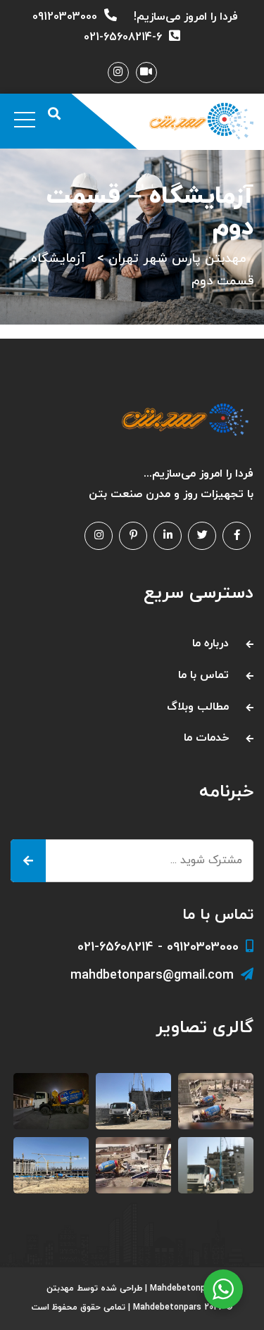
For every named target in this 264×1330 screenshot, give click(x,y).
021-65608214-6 (123, 37)
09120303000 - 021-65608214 (158, 947)
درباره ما (210, 643)
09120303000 (64, 17)
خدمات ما (206, 738)
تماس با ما (203, 675)
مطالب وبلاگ (198, 707)
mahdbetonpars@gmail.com (152, 975)
